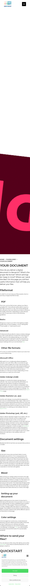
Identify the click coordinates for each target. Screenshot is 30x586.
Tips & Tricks (3, 408)
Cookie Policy (11, 583)
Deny (15, 575)
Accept (15, 571)
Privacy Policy (18, 583)
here (23, 341)
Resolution (26, 426)
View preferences (15, 580)
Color (16, 527)
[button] (27, 556)
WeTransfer (3, 544)
